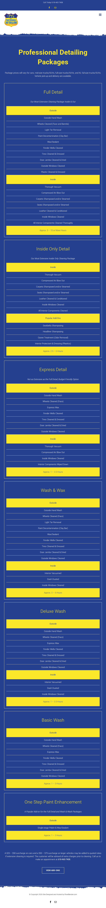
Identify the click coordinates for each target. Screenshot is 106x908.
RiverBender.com (71, 894)
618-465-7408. (64, 859)
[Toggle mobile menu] (100, 14)
